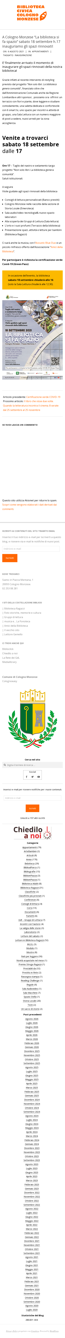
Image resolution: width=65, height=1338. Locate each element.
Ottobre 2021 (32, 1249)
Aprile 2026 (31, 1034)
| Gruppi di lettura (12, 617)
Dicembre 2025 (31, 1051)
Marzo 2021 (32, 1277)
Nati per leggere (29, 956)
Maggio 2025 (31, 1079)
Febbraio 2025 (31, 1091)
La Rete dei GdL (11, 657)
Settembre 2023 (32, 1160)
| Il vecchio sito (10, 630)
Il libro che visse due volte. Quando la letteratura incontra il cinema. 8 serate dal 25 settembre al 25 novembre (30, 405)
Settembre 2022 (32, 1204)
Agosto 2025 (31, 1067)
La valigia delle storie (30, 928)
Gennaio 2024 (32, 1143)
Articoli (30, 855)
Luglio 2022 (31, 1212)
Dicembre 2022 (31, 1192)
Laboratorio (30, 931)
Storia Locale (29, 1000)
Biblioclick (7, 649)
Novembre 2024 (32, 1103)
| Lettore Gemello (12, 634)
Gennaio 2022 (32, 1236)
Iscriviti (10, 558)
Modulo (30, 948)
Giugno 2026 (31, 1026)
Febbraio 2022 (31, 1232)
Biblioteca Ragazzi (29, 887)
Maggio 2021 (31, 1269)
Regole (30, 984)
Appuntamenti (40, 51)
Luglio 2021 (31, 1261)
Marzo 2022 (32, 1228)
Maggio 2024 (31, 1127)
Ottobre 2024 (32, 1107)
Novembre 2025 (32, 1055)
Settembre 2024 (32, 1111)
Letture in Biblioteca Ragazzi (29, 940)
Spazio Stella (30, 996)
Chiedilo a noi (10, 653)
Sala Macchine (30, 992)
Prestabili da (29, 968)
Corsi (29, 907)
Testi (30, 1004)
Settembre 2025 (32, 1063)
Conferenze (30, 899)
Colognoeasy (9, 681)
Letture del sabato (30, 936)
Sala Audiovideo (30, 988)
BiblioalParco (30, 867)
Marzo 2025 (32, 1087)
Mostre (30, 952)
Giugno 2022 (31, 1216)
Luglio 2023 (31, 1168)
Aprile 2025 (31, 1083)
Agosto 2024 (31, 1115)
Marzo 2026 (32, 1039)
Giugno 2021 (31, 1265)
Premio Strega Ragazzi (30, 964)
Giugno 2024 (31, 1123)
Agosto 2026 (31, 1018)
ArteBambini (30, 851)
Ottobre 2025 (32, 1059)
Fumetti (30, 915)
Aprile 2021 (31, 1273)
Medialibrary (9, 662)
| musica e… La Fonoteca (16, 621)
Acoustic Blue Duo (45, 242)
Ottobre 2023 (32, 1156)
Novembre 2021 (32, 1244)
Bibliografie (29, 871)
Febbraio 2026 (31, 1043)
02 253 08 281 (10, 588)
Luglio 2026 (31, 1022)
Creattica (35, 1331)
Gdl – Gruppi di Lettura (30, 919)
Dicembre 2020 (31, 1289)
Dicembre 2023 (31, 1148)
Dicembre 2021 (31, 1240)
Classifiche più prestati (30, 895)
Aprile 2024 (31, 1131)
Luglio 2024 (31, 1119)
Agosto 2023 (31, 1164)
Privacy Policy (12, 1331)
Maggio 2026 (31, 1030)
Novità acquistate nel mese (30, 960)
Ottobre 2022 (32, 1200)
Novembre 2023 (32, 1152)
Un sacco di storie (30, 1008)
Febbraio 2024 (31, 1140)
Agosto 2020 (31, 1305)
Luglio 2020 (31, 1309)
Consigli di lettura (30, 903)
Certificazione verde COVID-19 (43, 397)
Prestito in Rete (30, 972)
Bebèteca (29, 863)
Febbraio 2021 (31, 1281)
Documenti (30, 911)
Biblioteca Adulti (30, 883)
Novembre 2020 (32, 1293)
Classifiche (30, 891)
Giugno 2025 (31, 1075)
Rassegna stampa (30, 976)
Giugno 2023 (31, 1172)
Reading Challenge (30, 980)
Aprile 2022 (31, 1224)
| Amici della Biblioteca (15, 625)
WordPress (54, 1331)
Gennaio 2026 (32, 1047)
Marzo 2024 (32, 1135)
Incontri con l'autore (30, 923)
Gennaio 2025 (32, 1095)
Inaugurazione (23, 55)
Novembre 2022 (32, 1196)
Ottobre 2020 (32, 1297)
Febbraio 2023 (31, 1184)
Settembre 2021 (32, 1253)
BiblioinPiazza (30, 875)
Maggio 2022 (31, 1220)
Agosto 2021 (31, 1257)
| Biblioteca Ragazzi (13, 608)
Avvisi (29, 859)
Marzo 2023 (32, 1180)
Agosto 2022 (31, 1208)
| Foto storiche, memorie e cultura (21, 612)
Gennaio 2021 (32, 1285)
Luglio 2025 (31, 1071)
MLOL (30, 944)
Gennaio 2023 (32, 1188)
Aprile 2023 (31, 1176)
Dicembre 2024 (31, 1099)
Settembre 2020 (32, 1301)
